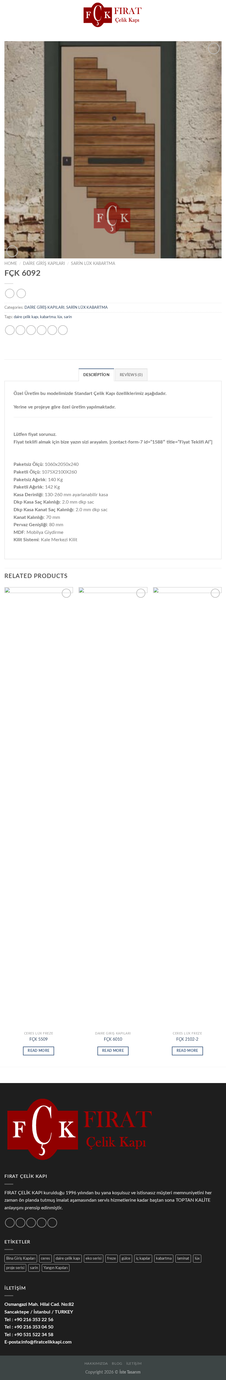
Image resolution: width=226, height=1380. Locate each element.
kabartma (48, 317)
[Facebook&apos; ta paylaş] (20, 330)
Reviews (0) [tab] (131, 375)
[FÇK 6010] (113, 808)
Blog (117, 1363)
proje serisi (15, 1268)
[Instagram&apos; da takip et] (20, 1223)
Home (10, 264)
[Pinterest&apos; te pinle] (52, 330)
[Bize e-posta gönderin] (41, 1223)
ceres (45, 1258)
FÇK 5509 (38, 1039)
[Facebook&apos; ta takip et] (10, 1223)
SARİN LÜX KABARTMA (93, 264)
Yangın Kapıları (56, 1268)
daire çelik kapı (26, 317)
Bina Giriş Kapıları (20, 1258)
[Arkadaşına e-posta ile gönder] (41, 330)
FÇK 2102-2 (187, 1039)
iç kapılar (143, 1258)
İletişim (134, 1363)
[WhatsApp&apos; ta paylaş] (10, 330)
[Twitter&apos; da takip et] (31, 1223)
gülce (126, 1258)
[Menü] (7, 14)
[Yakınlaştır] (12, 251)
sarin (68, 317)
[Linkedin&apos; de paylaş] (63, 330)
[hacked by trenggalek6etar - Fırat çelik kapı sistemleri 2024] (113, 14)
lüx (59, 317)
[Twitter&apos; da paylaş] (31, 330)
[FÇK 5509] (38, 808)
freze (111, 1258)
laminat (183, 1258)
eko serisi (94, 1258)
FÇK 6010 (113, 1039)
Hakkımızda (96, 1363)
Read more (38, 1050)
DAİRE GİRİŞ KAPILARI (44, 264)
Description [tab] (96, 375)
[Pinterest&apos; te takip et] (52, 1223)
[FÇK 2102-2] (187, 808)
